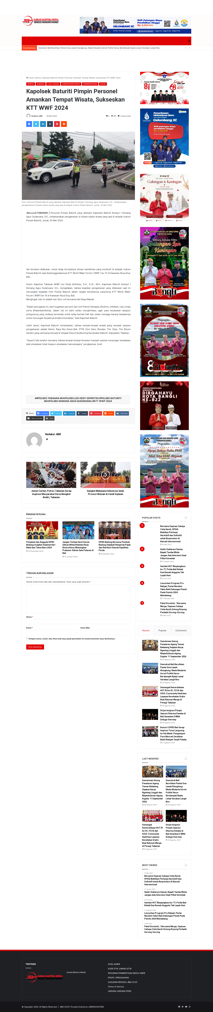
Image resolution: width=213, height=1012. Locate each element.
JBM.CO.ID (64, 1007)
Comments (181, 630)
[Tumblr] (50, 124)
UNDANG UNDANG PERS (119, 991)
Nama (29, 617)
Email (29, 628)
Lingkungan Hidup (71, 84)
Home (31, 78)
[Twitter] (36, 124)
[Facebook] (29, 124)
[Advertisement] (106, 6)
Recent (146, 630)
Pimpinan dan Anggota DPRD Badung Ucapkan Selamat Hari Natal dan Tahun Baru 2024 (40, 545)
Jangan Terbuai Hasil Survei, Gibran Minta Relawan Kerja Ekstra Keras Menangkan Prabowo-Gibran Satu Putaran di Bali (78, 547)
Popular (162, 630)
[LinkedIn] (43, 124)
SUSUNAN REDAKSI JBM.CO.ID (122, 982)
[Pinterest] (57, 124)
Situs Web (85, 628)
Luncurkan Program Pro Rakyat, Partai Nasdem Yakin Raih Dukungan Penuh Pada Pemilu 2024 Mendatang (173, 589)
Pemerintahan (90, 84)
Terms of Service (116, 986)
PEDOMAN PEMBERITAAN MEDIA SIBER (126, 973)
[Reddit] (64, 124)
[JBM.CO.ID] (41, 20)
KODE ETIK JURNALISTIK (120, 968)
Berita (38, 78)
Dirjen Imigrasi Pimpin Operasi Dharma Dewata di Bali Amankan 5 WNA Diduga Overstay (175, 831)
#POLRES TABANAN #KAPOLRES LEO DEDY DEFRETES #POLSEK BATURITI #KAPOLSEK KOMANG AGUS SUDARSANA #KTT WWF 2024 (78, 400)
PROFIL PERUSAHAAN (118, 977)
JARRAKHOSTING (96, 1007)
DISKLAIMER (114, 964)
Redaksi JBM (36, 116)
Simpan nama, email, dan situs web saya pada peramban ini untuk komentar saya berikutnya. (72, 638)
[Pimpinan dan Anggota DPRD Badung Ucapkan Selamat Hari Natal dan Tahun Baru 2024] (42, 530)
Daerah (40, 84)
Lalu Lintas (53, 84)
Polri (102, 84)
